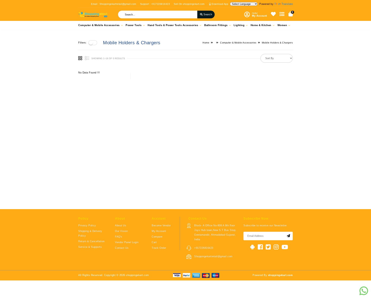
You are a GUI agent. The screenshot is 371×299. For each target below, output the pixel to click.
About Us (120, 225)
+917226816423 (203, 247)
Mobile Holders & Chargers (277, 42)
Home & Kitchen (261, 25)
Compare (157, 236)
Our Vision (121, 231)
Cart (154, 242)
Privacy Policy (87, 225)
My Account (159, 231)
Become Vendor (161, 225)
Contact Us (121, 247)
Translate (287, 4)
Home (206, 42)
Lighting (239, 25)
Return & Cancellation (91, 241)
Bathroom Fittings (216, 25)
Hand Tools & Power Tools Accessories (173, 25)
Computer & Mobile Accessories (99, 25)
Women (282, 25)
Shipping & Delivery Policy (90, 233)
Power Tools (134, 25)
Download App (219, 4)
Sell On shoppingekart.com (189, 4)
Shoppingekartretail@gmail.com (213, 256)
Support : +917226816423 (155, 4)
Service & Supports (90, 246)
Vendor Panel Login (126, 242)
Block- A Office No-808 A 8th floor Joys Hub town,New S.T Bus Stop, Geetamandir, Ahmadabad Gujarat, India (215, 232)
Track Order (159, 247)
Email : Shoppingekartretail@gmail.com (113, 4)
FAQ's (118, 236)
